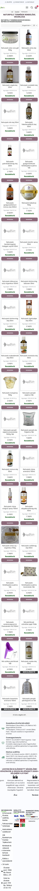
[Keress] (32, 7)
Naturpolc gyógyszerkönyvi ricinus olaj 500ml (10, 205)
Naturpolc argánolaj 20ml (9, 86)
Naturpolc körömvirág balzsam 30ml (29, 282)
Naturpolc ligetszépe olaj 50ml (29, 320)
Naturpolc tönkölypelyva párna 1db (10, 585)
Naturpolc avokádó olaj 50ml (29, 86)
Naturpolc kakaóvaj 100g (29, 204)
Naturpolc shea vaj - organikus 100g (10, 547)
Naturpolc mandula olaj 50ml (29, 357)
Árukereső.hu (32, 821)
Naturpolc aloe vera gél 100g (10, 49)
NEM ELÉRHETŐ (29, 672)
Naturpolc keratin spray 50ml (29, 243)
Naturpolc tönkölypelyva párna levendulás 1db (29, 585)
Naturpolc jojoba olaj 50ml (29, 662)
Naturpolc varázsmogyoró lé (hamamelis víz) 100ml (10, 624)
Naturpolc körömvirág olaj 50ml (10, 320)
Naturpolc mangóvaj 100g (10, 394)
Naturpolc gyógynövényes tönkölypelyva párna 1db (29, 165)
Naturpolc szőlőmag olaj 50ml (29, 547)
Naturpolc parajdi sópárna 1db (29, 394)
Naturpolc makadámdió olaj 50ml (10, 357)
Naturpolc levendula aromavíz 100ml (10, 700)
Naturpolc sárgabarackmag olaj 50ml (29, 508)
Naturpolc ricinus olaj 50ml (10, 470)
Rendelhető (10, 59)
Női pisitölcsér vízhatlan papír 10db (29, 623)
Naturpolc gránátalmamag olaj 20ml (10, 164)
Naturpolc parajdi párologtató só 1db (29, 700)
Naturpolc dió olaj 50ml (10, 122)
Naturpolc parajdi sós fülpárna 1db (29, 431)
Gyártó (17, 12)
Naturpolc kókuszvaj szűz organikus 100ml (10, 282)
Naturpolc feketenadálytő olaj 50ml (29, 124)
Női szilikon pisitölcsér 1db (10, 662)
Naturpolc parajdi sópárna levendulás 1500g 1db (10, 432)
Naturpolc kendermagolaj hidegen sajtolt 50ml (10, 244)
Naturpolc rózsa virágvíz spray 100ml (10, 507)
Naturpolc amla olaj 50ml (29, 49)
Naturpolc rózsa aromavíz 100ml (29, 470)
